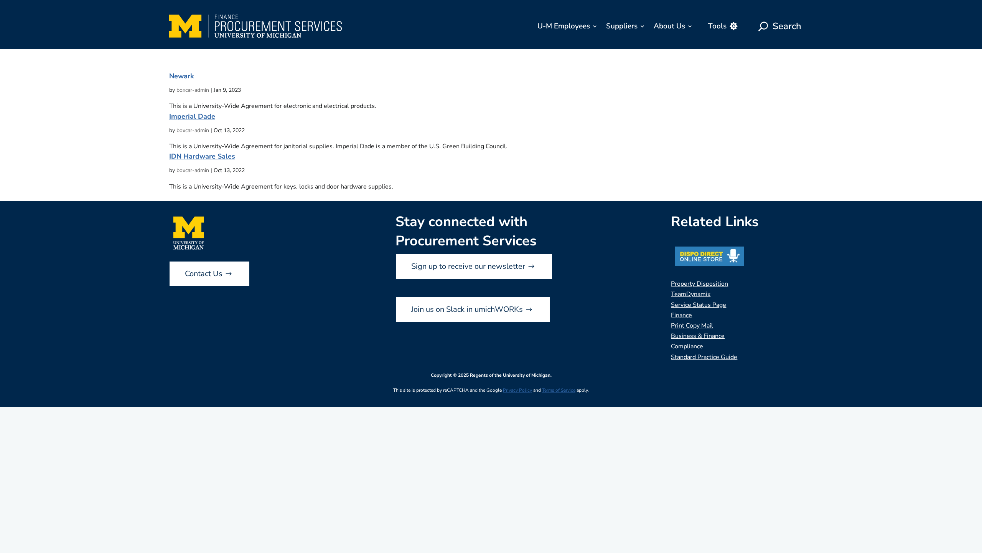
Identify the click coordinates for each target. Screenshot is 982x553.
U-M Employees (563, 26)
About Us (669, 26)
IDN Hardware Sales (202, 156)
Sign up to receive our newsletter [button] (468, 266)
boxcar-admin (192, 90)
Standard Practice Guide (704, 357)
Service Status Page (698, 305)
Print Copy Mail (692, 325)
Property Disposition (699, 284)
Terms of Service (558, 390)
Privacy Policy (517, 390)
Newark (181, 76)
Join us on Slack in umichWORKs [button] (467, 309)
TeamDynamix (690, 294)
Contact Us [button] (203, 273)
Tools (717, 26)
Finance (681, 315)
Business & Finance (698, 336)
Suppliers (622, 26)
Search (787, 26)
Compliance (687, 346)
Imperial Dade (192, 116)
